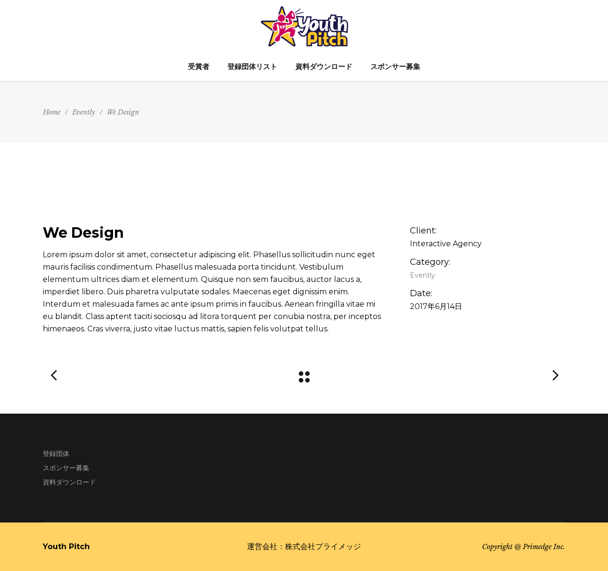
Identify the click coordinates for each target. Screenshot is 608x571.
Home (51, 112)
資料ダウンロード (69, 482)
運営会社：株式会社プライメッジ (304, 546)
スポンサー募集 (66, 468)
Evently (83, 112)
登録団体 (56, 453)
